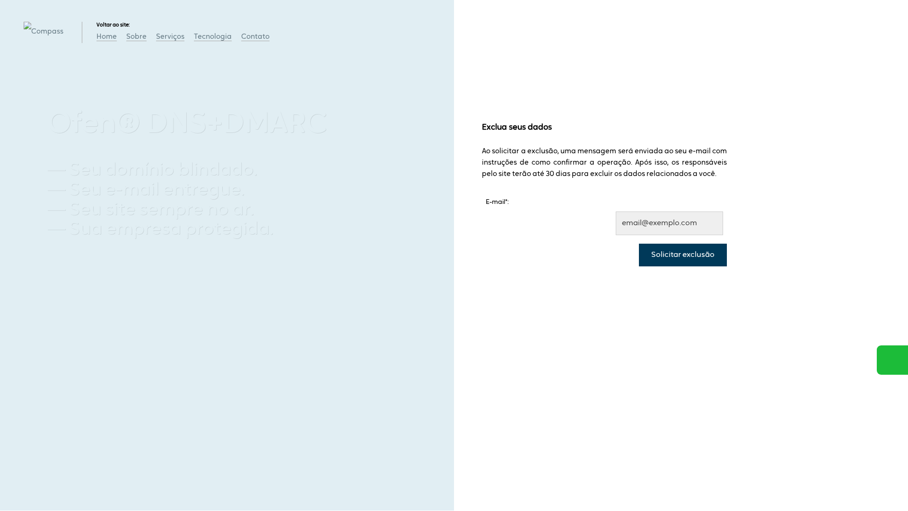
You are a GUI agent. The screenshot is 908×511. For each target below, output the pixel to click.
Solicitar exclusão (683, 255)
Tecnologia (213, 37)
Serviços (170, 37)
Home (106, 37)
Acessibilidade (28, 447)
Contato (255, 37)
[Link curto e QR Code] (28, 485)
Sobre (136, 37)
